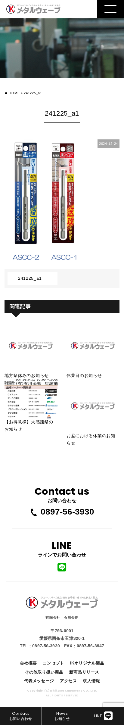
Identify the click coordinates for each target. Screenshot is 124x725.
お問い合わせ (62, 493)
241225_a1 (30, 278)
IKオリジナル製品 (87, 663)
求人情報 (91, 680)
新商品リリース (84, 672)
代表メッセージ (39, 680)
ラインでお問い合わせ (62, 548)
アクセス (68, 680)
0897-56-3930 (67, 511)
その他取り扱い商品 (44, 672)
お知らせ (62, 716)
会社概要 (28, 663)
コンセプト (53, 663)
